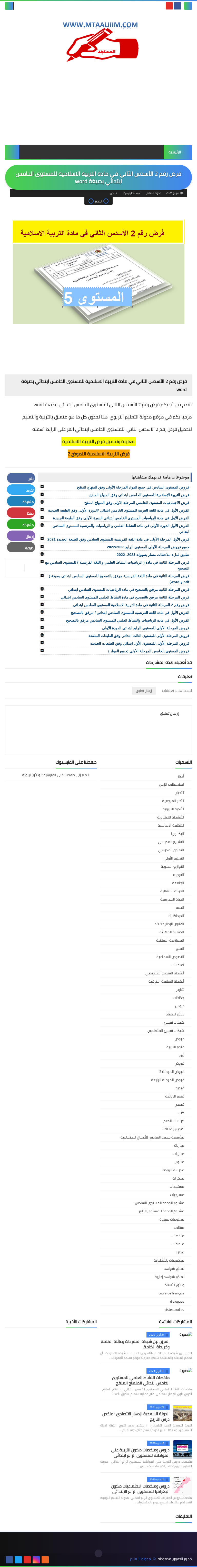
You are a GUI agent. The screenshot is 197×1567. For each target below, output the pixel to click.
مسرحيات (177, 1194)
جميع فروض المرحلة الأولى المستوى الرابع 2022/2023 (148, 547)
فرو (181, 1055)
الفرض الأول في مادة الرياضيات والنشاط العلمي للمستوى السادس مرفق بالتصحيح (127, 620)
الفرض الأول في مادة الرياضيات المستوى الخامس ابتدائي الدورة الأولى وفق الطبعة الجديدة (121, 518)
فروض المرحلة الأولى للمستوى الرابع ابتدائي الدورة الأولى (145, 628)
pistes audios (174, 1309)
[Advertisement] (98, 104)
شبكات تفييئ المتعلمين (165, 1030)
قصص (179, 1104)
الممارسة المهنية (170, 940)
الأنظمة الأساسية (171, 825)
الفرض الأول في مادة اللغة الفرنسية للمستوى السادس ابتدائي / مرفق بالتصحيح (130, 613)
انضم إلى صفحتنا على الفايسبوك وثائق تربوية (56, 775)
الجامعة (178, 883)
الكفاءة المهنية (172, 932)
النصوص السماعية (170, 956)
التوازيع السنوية (172, 866)
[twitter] (18, 1559)
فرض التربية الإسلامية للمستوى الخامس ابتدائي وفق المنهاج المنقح (139, 495)
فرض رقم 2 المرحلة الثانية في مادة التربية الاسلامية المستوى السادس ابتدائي (131, 605)
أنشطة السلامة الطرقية (166, 981)
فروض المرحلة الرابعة (167, 1079)
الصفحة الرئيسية (132, 193)
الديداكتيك (176, 915)
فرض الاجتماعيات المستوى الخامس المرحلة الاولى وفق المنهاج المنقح (136, 503)
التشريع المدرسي (171, 842)
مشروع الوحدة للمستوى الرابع (161, 1211)
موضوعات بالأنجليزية (169, 1260)
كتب (181, 1112)
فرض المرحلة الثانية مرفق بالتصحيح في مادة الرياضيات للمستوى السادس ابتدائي (128, 589)
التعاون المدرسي (171, 850)
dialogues (177, 1301)
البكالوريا (177, 833)
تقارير (180, 989)
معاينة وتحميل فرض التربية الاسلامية (98, 441)
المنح (180, 948)
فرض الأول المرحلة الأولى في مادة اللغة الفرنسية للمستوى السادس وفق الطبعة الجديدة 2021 (118, 539)
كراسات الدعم (173, 1120)
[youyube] (54, 1559)
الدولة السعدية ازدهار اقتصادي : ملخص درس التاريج (136, 1416)
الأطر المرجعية (173, 800)
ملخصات (178, 1235)
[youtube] (169, 5)
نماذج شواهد (174, 1268)
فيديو (180, 1088)
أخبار (181, 776)
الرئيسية (175, 152)
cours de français (171, 1293)
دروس (179, 1006)
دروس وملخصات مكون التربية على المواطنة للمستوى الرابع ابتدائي (140, 1452)
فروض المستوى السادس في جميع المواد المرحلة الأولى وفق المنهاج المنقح (133, 487)
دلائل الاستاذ (175, 1014)
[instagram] (36, 1559)
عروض (179, 1038)
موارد (180, 1252)
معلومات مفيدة (172, 1219)
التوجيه (178, 874)
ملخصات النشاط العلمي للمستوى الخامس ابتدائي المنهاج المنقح (141, 1380)
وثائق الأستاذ (174, 1285)
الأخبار (179, 792)
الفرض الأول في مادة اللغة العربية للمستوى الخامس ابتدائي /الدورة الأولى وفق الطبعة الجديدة (118, 510)
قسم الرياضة (174, 1096)
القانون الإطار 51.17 (169, 924)
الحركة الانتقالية (172, 891)
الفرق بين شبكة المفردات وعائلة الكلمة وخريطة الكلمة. (135, 1344)
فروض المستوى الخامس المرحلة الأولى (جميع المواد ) (148, 651)
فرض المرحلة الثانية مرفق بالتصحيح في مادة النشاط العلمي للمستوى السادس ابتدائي (125, 597)
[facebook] (177, 5)
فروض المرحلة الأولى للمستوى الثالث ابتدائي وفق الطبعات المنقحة (138, 636)
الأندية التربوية (173, 809)
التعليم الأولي (174, 858)
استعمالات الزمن (171, 784)
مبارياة (179, 1145)
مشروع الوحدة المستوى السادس (159, 1203)
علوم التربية (175, 1047)
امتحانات (178, 965)
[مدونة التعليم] (98, 39)
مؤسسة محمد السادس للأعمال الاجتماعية (152, 1137)
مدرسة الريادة (173, 1170)
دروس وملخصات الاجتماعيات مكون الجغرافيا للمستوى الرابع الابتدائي (140, 1488)
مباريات (178, 1153)
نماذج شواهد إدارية (169, 1276)
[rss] (45, 1559)
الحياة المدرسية (172, 899)
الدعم (180, 907)
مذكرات (178, 1178)
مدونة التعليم (140, 1559)
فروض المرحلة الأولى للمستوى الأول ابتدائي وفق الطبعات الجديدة (139, 643)
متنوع (179, 1162)
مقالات (179, 1227)
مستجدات (177, 1186)
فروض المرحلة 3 (171, 1071)
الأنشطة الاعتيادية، (170, 817)
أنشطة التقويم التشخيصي (164, 973)
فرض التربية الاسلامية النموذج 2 (99, 454)
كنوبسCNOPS (173, 1129)
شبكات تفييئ (174, 1022)
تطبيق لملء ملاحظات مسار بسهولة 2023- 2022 (153, 555)
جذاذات (178, 997)
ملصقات (178, 1244)
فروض (113, 193)
